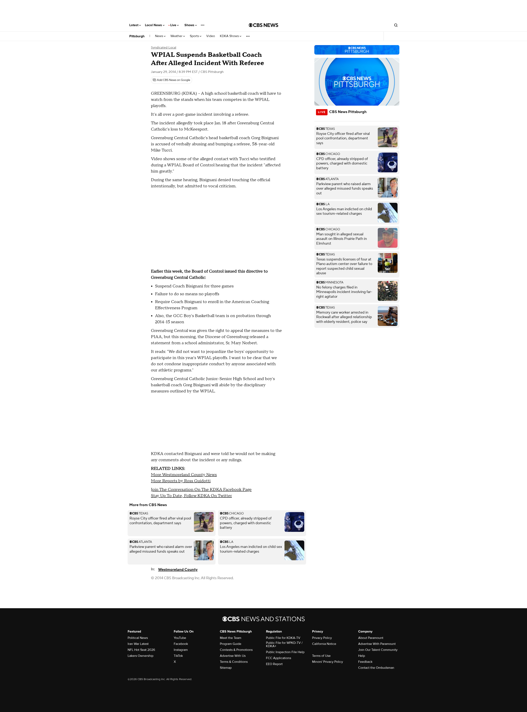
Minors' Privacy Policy (327, 661)
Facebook (181, 643)
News (159, 36)
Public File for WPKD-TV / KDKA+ (284, 644)
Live (173, 25)
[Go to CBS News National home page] (263, 25)
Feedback (365, 661)
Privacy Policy (322, 638)
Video (210, 36)
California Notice (324, 643)
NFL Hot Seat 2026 (141, 649)
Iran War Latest (138, 643)
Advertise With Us (233, 655)
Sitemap (226, 667)
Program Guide (230, 643)
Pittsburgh (137, 36)
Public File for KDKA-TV (283, 638)
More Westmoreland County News (184, 474)
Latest (134, 25)
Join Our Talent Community (378, 649)
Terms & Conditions (234, 661)
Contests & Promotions (236, 649)
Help (361, 655)
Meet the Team (230, 638)
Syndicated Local (163, 47)
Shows (189, 25)
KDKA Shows (230, 36)
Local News (154, 25)
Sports (195, 36)
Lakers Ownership (140, 655)
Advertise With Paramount (377, 643)
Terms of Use (321, 655)
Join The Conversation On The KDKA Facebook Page (201, 489)
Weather (176, 36)
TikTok (178, 655)
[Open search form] (396, 25)
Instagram (181, 649)
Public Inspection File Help (285, 652)
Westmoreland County (178, 569)
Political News (138, 638)
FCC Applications (278, 658)
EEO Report (274, 664)
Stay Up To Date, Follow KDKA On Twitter (191, 495)
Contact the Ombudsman (376, 667)
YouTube (180, 638)
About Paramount (370, 638)
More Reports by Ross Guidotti (181, 481)
